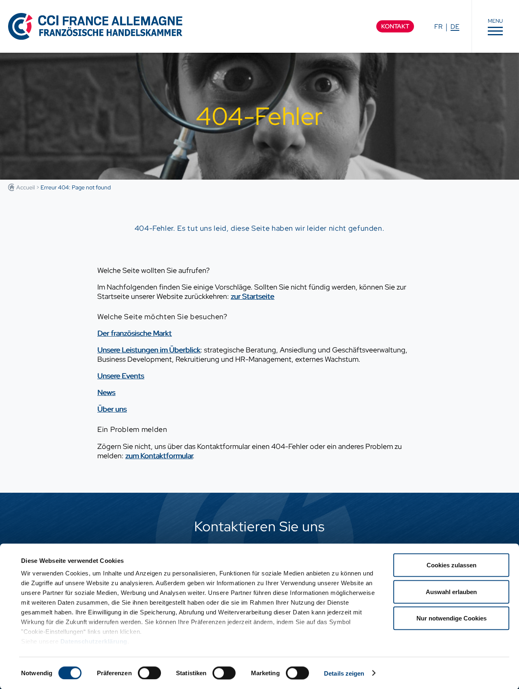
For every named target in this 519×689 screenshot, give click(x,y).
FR (438, 26)
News (106, 392)
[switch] (149, 672)
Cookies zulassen (451, 565)
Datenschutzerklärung (93, 641)
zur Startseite (252, 296)
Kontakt (395, 26)
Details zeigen (344, 673)
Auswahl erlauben (451, 591)
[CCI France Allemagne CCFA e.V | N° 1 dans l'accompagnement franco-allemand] (95, 26)
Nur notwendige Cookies (451, 618)
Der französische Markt (134, 333)
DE (454, 26)
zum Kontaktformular (159, 455)
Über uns (112, 409)
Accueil (25, 187)
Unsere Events (120, 375)
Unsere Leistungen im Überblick (148, 349)
